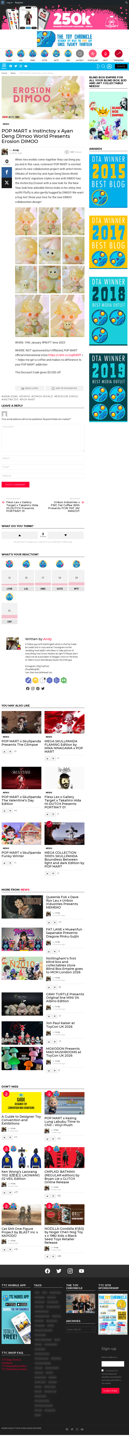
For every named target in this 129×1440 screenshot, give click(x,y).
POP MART (28, 399)
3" (38, 1292)
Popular (93, 60)
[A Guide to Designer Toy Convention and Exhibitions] (21, 1102)
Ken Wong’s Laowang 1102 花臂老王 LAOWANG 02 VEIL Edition (21, 1175)
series (53, 1377)
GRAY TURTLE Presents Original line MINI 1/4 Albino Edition (65, 997)
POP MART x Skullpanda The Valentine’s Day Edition (21, 800)
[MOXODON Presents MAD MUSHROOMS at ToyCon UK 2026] (22, 1058)
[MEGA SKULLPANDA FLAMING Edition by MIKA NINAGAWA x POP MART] (64, 722)
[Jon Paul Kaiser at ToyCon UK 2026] (22, 1033)
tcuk (39, 1391)
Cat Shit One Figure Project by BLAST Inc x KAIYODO (20, 1232)
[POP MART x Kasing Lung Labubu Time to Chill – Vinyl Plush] (64, 1103)
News (6, 737)
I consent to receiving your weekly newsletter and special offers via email (111, 1377)
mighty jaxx (42, 1358)
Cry (68, 60)
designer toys (43, 1316)
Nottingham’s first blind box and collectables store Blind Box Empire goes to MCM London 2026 (64, 965)
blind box (56, 1292)
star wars (51, 1387)
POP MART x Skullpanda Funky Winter (21, 854)
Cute (44, 60)
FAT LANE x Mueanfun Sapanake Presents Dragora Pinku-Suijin (64, 932)
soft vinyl (41, 1382)
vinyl (39, 1410)
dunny (57, 1316)
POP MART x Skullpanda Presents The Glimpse (21, 743)
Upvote (20, 535)
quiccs (39, 1372)
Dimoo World (43, 396)
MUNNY (56, 1358)
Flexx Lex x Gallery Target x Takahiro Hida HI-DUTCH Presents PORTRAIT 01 (63, 802)
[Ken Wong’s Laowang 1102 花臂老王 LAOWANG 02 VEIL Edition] (21, 1157)
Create (121, 66)
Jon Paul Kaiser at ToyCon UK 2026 (60, 1024)
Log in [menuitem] (10, 2)
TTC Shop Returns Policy (14, 1369)
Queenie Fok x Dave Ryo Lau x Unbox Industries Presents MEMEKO (62, 902)
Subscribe (110, 1390)
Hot (105, 60)
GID (51, 1325)
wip (38, 1415)
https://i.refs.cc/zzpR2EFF (64, 355)
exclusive (52, 1321)
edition (40, 1321)
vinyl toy (51, 1410)
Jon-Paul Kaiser (44, 1339)
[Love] (56, 1094)
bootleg (40, 1297)
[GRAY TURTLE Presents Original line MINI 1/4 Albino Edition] (22, 1004)
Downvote (66, 535)
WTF (56, 60)
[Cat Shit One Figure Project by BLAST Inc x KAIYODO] (21, 1214)
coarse (52, 1297)
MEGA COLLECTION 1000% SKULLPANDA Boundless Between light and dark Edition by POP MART (64, 859)
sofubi (53, 1382)
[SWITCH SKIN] (98, 66)
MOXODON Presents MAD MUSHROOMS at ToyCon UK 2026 (63, 1052)
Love (9, 60)
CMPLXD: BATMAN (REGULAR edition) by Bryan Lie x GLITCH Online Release (62, 1177)
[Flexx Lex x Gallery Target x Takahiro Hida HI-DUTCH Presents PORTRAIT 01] (64, 778)
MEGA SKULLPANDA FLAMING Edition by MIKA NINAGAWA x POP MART (64, 746)
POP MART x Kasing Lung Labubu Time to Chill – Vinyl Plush (62, 1121)
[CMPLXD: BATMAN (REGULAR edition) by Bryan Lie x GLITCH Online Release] (64, 1157)
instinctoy (11, 399)
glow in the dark (44, 1330)
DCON (40, 1307)
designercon (54, 1307)
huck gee (41, 1335)
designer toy (42, 1311)
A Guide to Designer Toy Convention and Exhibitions (21, 1120)
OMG (32, 60)
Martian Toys (43, 1354)
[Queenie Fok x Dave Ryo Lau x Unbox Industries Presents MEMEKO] (22, 907)
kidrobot (41, 1349)
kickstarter (51, 1344)
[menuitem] (3, 2)
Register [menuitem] (19, 2)
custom (40, 1302)
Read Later (31, 388)
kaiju (39, 1344)
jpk (58, 1339)
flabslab (40, 1325)
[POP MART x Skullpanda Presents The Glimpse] (21, 722)
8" (45, 1292)
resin (50, 1372)
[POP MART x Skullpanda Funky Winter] (21, 833)
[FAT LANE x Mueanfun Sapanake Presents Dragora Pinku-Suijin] (22, 939)
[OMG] (56, 1149)
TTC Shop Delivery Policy (14, 1366)
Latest (80, 60)
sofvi (39, 1387)
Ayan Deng (10, 396)
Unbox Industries (44, 1405)
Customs (53, 1302)
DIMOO (25, 396)
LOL (21, 60)
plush (39, 1368)
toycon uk (51, 1391)
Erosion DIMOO (67, 396)
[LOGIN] (109, 66)
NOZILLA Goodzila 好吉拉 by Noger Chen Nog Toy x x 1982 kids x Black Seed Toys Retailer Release (64, 1235)
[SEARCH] (103, 66)
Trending (118, 60)
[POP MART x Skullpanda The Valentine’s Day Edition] (21, 778)
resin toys (41, 1377)
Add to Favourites (66, 388)
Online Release (43, 1363)
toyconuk (41, 1396)
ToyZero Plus (43, 1401)
